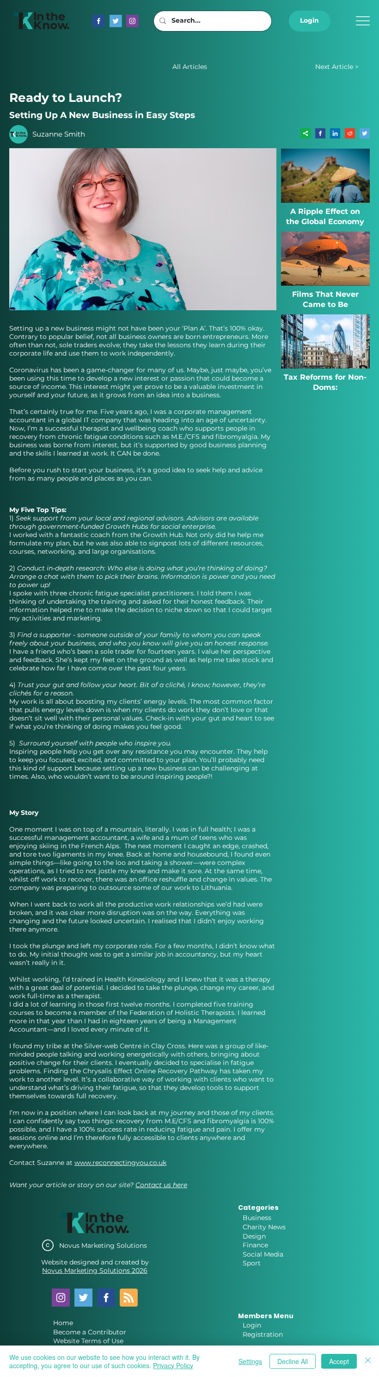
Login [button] (252, 1325)
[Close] (367, 1361)
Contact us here (161, 1185)
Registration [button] (263, 1334)
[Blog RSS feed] (129, 1298)
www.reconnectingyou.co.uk (120, 1162)
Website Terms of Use (88, 1341)
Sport (252, 1263)
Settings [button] (250, 1361)
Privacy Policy (173, 1365)
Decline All (292, 1361)
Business (257, 1218)
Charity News (264, 1227)
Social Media (263, 1254)
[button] (309, 21)
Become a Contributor (89, 1332)
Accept (339, 1361)
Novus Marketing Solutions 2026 (94, 1270)
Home (63, 1323)
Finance (255, 1245)
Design (254, 1236)
